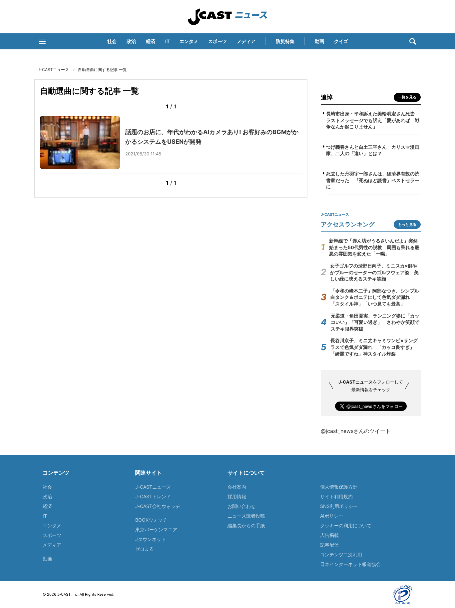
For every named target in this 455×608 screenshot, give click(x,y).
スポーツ (217, 41)
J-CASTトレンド (153, 496)
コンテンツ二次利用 (341, 554)
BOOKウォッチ (151, 520)
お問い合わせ (241, 506)
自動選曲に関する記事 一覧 (102, 69)
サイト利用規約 (336, 496)
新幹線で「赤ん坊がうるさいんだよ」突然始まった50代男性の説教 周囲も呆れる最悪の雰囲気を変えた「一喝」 (374, 247)
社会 (112, 41)
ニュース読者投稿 (246, 516)
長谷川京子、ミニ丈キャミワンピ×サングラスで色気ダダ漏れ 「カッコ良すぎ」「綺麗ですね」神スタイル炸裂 (374, 347)
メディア (246, 41)
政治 (131, 41)
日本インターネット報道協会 (350, 564)
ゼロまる (144, 549)
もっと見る (407, 224)
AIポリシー (331, 516)
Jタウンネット (150, 539)
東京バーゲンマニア (156, 529)
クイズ (341, 41)
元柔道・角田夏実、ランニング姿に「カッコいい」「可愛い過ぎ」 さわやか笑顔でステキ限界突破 (375, 322)
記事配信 (329, 545)
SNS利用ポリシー (339, 506)
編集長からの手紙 (246, 525)
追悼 (327, 97)
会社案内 (237, 487)
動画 (319, 41)
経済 (150, 41)
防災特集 (285, 41)
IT (167, 41)
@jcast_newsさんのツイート (356, 431)
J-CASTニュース (227, 16)
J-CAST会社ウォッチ (157, 506)
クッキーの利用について (345, 525)
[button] (42, 41)
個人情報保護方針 (338, 487)
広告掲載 (329, 535)
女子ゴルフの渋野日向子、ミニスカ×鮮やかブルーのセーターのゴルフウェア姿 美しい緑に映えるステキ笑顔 (374, 272)
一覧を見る (407, 97)
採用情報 (237, 496)
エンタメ (189, 41)
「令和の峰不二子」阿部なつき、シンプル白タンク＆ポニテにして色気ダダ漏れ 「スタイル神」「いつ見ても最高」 (374, 297)
